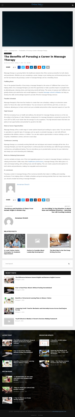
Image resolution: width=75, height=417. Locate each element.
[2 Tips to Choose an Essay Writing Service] (7, 400)
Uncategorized (8, 53)
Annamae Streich (10, 63)
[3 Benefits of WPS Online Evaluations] (44, 343)
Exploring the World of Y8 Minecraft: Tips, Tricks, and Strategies (59, 352)
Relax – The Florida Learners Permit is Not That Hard (60, 361)
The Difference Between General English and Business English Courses (37, 277)
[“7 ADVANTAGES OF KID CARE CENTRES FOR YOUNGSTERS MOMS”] (7, 379)
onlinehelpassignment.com (59, 411)
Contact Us (33, 415)
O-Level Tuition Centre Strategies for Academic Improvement (12, 252)
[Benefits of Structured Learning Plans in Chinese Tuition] (9, 300)
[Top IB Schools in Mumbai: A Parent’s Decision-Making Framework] (9, 321)
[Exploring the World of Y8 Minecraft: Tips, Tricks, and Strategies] (44, 353)
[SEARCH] (69, 264)
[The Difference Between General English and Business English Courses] (9, 280)
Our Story (40, 415)
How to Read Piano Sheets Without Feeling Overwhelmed (33, 287)
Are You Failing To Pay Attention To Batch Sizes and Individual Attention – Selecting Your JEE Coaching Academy (56, 210)
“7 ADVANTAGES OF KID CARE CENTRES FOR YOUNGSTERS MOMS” (23, 378)
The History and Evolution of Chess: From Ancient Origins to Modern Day (18, 209)
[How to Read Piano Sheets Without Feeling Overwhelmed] (9, 290)
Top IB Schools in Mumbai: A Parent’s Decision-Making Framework (36, 318)
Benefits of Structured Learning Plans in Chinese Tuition (33, 298)
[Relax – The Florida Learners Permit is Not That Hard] (44, 363)
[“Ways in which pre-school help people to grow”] (7, 390)
